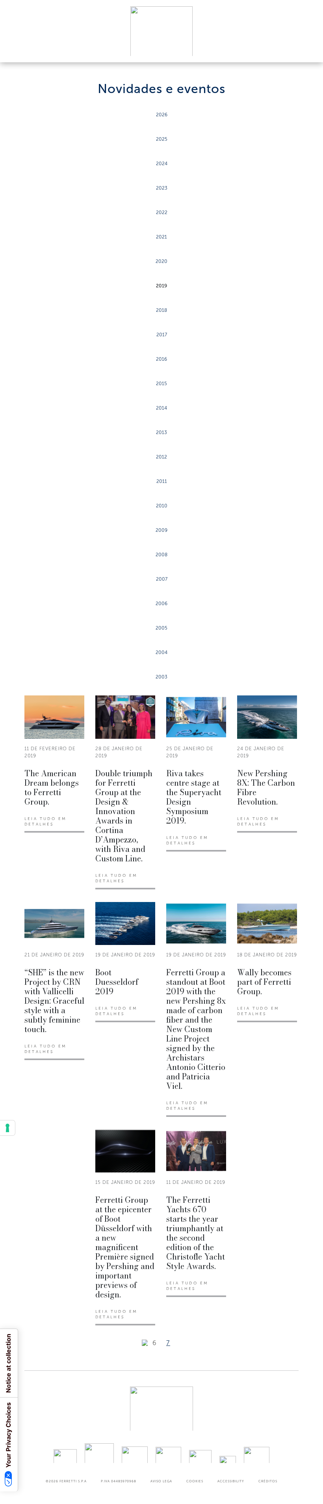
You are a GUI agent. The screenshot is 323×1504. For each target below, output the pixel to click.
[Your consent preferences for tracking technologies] (7, 1127)
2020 (161, 261)
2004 (161, 652)
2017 (161, 334)
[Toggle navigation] (308, 49)
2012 (161, 457)
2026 (161, 114)
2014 (161, 408)
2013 (161, 432)
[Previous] (145, 1343)
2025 (161, 139)
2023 (161, 188)
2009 (161, 530)
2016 (161, 359)
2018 (161, 310)
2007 (161, 579)
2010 (161, 506)
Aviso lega (161, 1481)
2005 (161, 628)
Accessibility (230, 1481)
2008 (161, 554)
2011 (161, 481)
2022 (161, 212)
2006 (161, 603)
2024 (161, 163)
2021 (161, 237)
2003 (161, 677)
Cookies (194, 1481)
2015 (161, 383)
